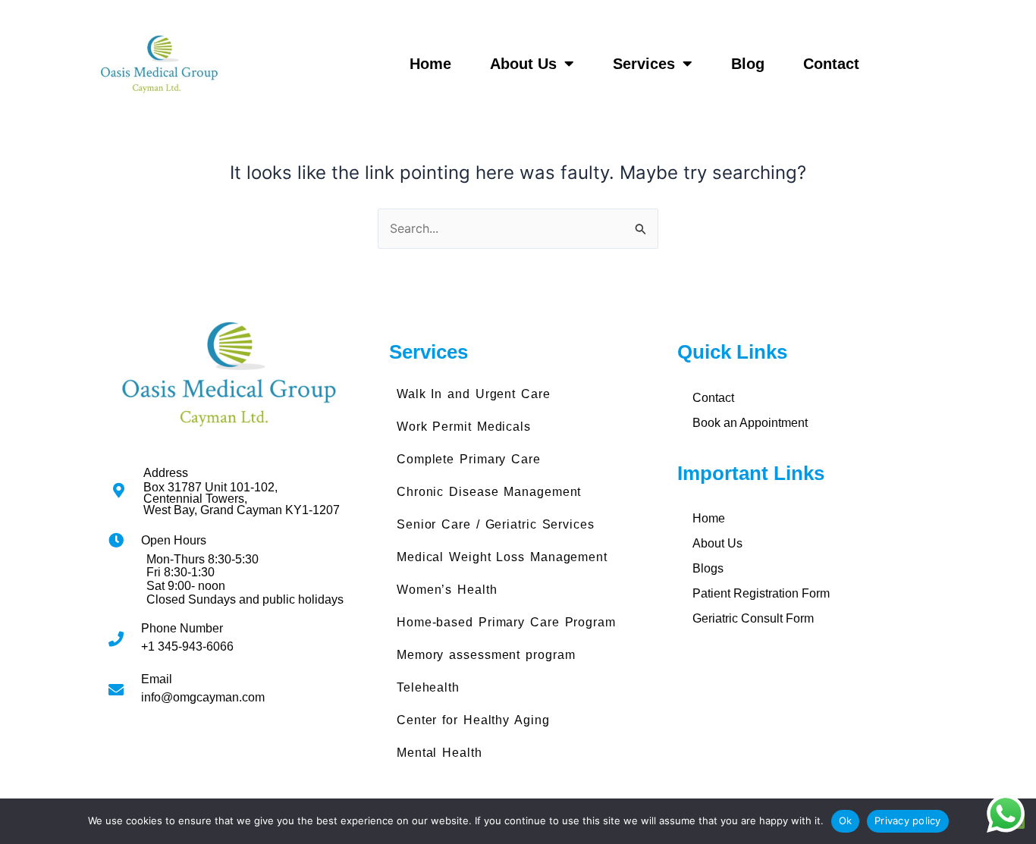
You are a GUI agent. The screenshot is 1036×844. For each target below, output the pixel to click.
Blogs (708, 568)
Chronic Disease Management (489, 491)
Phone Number (182, 628)
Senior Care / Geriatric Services (496, 524)
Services (644, 63)
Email (156, 679)
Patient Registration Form (761, 593)
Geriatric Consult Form (753, 618)
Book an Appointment (750, 422)
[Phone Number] (116, 639)
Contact (831, 63)
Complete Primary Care (469, 459)
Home (430, 63)
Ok (845, 820)
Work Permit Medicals (464, 426)
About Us (523, 63)
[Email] (116, 690)
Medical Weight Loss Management (502, 557)
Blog (747, 63)
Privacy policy (907, 820)
